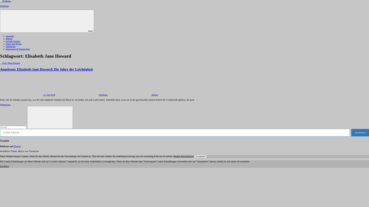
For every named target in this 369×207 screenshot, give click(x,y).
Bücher (9, 39)
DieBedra (4, 6)
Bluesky (17, 146)
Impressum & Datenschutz (18, 49)
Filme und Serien (13, 44)
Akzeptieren (200, 156)
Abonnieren (360, 132)
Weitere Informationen (183, 156)
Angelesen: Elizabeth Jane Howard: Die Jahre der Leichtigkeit (46, 69)
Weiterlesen (5, 104)
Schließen (4, 166)
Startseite (10, 36)
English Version (13, 41)
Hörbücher (11, 46)
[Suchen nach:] (13, 127)
